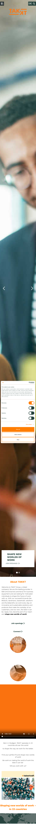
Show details (29, 424)
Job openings (17, 623)
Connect (17, 631)
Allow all (18, 429)
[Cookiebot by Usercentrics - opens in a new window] (25, 382)
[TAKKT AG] (18, 11)
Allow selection (18, 434)
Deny (18, 439)
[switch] (31, 408)
